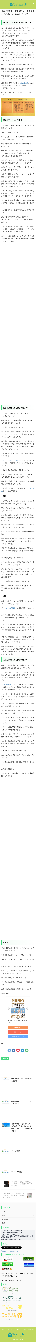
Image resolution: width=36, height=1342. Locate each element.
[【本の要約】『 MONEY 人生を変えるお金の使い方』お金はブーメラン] (22, 1050)
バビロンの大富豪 (9, 608)
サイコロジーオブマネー (11, 460)
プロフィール (10, 1329)
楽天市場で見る (18, 1032)
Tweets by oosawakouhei (9, 1251)
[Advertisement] (18, 324)
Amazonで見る (18, 1027)
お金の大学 (24, 83)
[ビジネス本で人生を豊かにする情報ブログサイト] (18, 4)
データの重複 (15, 1151)
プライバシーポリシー (20, 1329)
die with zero (7, 684)
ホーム (3, 1329)
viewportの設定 (16, 1172)
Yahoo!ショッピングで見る (18, 1036)
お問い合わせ (30, 1329)
